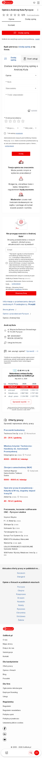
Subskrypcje (8, 652)
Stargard (21, 577)
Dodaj (21, 154)
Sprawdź (30, 351)
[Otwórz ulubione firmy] (34, 3)
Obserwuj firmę (21, 293)
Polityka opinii (8, 714)
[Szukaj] (6, 753)
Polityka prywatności (11, 719)
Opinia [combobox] (8, 75)
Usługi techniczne (15, 343)
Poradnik (6, 678)
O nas (5, 640)
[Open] (35, 88)
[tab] (11, 59)
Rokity (21, 605)
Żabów (21, 620)
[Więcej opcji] (37, 10)
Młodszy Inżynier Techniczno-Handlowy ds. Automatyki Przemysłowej (18, 449)
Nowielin (21, 601)
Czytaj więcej (9, 146)
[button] (33, 15)
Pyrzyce (21, 587)
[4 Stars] (19, 121)
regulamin (19, 133)
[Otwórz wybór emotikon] (29, 110)
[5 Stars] (23, 121)
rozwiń (37, 39)
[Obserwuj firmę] (30, 752)
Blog (4, 674)
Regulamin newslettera (12, 710)
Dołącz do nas (8, 648)
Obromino (20, 612)
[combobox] (17, 88)
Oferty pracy (8, 666)
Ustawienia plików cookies (13, 723)
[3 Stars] (14, 121)
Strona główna (8, 310)
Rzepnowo (21, 594)
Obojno (21, 590)
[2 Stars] (10, 121)
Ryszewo (21, 609)
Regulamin (7, 706)
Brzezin (21, 598)
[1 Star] (6, 121)
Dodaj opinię (23, 33)
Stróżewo (21, 616)
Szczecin (21, 573)
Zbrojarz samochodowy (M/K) (18, 467)
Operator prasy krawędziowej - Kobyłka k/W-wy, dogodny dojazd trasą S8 (19, 491)
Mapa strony (8, 644)
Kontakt (6, 656)
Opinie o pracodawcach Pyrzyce (16, 314)
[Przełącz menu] (38, 3)
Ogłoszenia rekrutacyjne (12, 688)
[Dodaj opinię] (36, 752)
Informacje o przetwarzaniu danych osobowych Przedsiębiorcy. (19, 302)
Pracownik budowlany (14, 430)
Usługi (5, 696)
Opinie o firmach (9, 670)
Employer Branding (10, 692)
